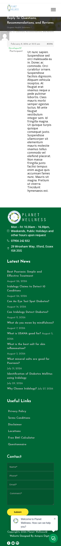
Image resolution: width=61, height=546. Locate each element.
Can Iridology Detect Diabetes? (27, 312)
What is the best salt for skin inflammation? (26, 346)
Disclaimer (15, 424)
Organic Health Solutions (18, 28)
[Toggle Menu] (53, 9)
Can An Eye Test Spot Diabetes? (28, 301)
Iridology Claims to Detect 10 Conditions (26, 288)
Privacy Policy (17, 411)
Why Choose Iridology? (22, 388)
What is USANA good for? (24, 333)
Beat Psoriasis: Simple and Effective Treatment (24, 273)
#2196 (50, 44)
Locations (14, 431)
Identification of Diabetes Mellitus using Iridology (29, 376)
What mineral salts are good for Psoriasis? (28, 361)
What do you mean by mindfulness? (30, 323)
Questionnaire (17, 444)
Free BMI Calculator (21, 438)
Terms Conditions (19, 418)
